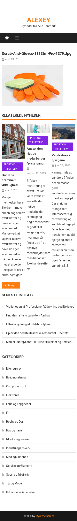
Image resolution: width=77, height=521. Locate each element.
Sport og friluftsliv (11, 166)
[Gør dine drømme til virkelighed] (13, 141)
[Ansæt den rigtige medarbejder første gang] (38, 128)
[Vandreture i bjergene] (63, 131)
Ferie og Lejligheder (18, 404)
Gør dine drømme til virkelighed (10, 180)
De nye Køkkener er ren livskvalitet (13, 285)
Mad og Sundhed (17, 457)
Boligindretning (16, 377)
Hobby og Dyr (14, 421)
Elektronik (12, 395)
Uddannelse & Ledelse (20, 492)
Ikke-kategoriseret (18, 439)
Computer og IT (16, 386)
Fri (7, 412)
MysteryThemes (45, 516)
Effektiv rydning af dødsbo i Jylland (29, 324)
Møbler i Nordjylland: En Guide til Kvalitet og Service (38, 342)
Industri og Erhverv (18, 448)
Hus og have (14, 430)
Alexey (38, 20)
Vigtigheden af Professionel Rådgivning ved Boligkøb (40, 306)
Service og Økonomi (19, 465)
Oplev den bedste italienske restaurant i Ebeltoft (37, 333)
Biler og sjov (14, 368)
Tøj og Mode (14, 483)
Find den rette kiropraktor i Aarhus (28, 315)
